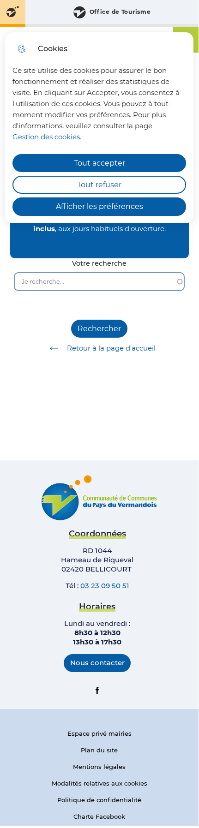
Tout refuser (99, 184)
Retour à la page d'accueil (111, 348)
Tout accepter (99, 163)
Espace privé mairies (99, 733)
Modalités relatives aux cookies (99, 783)
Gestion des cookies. (46, 136)
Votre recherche (99, 264)
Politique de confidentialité (99, 800)
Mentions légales (99, 766)
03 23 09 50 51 (104, 585)
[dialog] (99, 127)
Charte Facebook (99, 816)
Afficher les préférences (99, 206)
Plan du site (99, 750)
